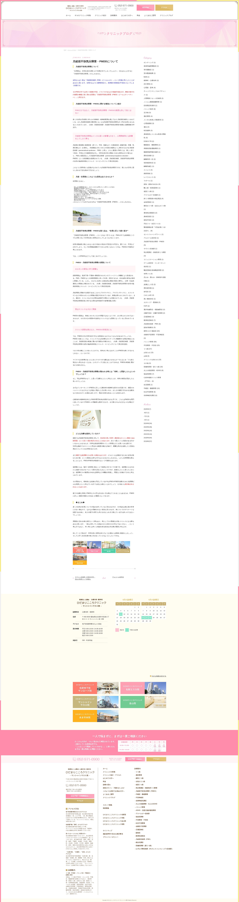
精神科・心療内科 (151, 80)
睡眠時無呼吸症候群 (152, 152)
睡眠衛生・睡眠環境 (152, 145)
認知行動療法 (150, 327)
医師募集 (106, 808)
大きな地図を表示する (159, 676)
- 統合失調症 (138, 842)
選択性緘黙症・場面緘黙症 (154, 309)
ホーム (68, 15)
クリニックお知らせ (152, 359)
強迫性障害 (149, 374)
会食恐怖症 (149, 202)
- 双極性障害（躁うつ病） (143, 845)
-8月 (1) (146, 412)
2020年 (146, 438)
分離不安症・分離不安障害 (154, 313)
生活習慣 (148, 384)
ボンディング (150, 62)
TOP (65, 50)
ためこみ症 (149, 295)
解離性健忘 (149, 166)
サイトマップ (107, 830)
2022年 (146, 430)
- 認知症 (137, 833)
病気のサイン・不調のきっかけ (113, 788)
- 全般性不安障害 (140, 826)
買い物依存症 (150, 299)
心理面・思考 (150, 87)
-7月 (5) (146, 416)
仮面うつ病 (149, 191)
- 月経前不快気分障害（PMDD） (145, 791)
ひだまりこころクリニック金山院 (114, 821)
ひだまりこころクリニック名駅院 (114, 814)
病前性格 (148, 173)
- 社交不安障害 (139, 823)
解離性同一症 (150, 159)
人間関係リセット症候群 (153, 98)
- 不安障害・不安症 (141, 820)
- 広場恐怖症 (138, 829)
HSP (147, 306)
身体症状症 (149, 216)
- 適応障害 (138, 775)
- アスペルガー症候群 (142, 813)
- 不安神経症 (138, 797)
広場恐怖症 (149, 317)
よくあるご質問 (150, 15)
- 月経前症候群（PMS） (142, 839)
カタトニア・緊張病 (152, 302)
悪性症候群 (149, 155)
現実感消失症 (150, 163)
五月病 (147, 112)
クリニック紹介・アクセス (112, 775)
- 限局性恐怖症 (139, 836)
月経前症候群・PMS (152, 324)
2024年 (146, 423)
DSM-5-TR (149, 141)
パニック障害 (150, 342)
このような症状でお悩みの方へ (113, 791)
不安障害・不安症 (152, 345)
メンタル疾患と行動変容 (153, 120)
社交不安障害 (150, 392)
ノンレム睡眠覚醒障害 (153, 102)
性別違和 (148, 130)
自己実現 (148, 84)
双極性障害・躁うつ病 (153, 367)
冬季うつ (148, 274)
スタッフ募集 (107, 805)
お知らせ (148, 352)
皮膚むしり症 (150, 284)
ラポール (148, 180)
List (104, 578)
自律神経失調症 (150, 395)
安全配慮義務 (150, 73)
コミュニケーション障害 (153, 259)
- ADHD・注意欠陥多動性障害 (145, 810)
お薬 (146, 356)
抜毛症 (147, 291)
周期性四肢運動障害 (152, 148)
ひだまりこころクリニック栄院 (113, 824)
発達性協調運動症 (151, 66)
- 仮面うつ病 (138, 784)
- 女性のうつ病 (139, 781)
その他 (147, 363)
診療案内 (113, 15)
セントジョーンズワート (153, 234)
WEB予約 (145, 7)
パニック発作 (150, 109)
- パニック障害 (139, 807)
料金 (138, 15)
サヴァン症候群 (150, 248)
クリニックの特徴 (109, 772)
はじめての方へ (127, 15)
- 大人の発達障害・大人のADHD (145, 804)
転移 (146, 77)
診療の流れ (107, 784)
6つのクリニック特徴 (83, 15)
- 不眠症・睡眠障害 (141, 794)
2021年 (146, 434)
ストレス (148, 170)
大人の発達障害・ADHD (153, 370)
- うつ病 (137, 772)
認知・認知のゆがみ (152, 184)
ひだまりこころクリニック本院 (113, 818)
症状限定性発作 (150, 105)
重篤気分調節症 (150, 213)
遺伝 (146, 127)
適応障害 (148, 116)
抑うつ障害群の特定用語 (153, 198)
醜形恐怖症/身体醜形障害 (154, 270)
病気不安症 (149, 220)
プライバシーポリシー (110, 837)
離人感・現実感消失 (152, 188)
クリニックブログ (166, 15)
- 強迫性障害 (138, 817)
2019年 (146, 441)
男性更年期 (149, 288)
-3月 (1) (146, 420)
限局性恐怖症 (150, 320)
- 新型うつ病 (138, 778)
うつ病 (148, 349)
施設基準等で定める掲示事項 (113, 834)
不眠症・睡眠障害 (152, 388)
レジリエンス (150, 177)
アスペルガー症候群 (152, 195)
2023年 (146, 427)
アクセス (164, 7)
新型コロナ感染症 (152, 331)
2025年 (146, 409)
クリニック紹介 (100, 15)
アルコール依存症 (118, 577)
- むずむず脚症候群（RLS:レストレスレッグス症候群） (153, 849)
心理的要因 (149, 123)
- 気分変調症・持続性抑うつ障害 (145, 788)
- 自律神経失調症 (140, 800)
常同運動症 (149, 69)
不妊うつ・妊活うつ (152, 223)
